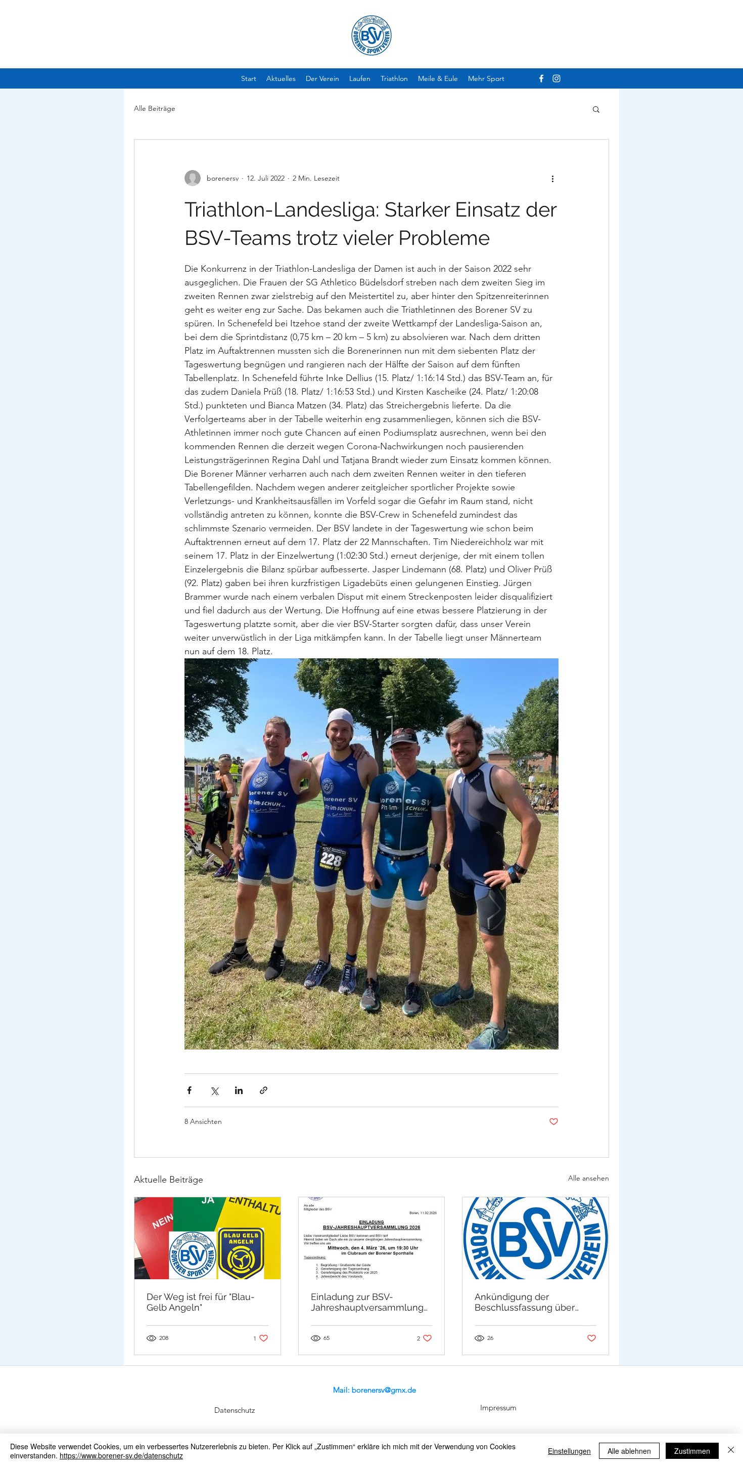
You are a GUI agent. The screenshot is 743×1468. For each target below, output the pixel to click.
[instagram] (556, 78)
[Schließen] (731, 1451)
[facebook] (541, 78)
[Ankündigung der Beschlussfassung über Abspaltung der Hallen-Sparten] (535, 1238)
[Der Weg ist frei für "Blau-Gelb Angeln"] (207, 1238)
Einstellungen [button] (569, 1451)
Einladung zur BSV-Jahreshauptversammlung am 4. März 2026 (367, 1302)
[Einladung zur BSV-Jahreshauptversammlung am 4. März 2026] (372, 1238)
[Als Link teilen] (263, 1090)
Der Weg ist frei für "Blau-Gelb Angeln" (201, 1302)
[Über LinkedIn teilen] (239, 1090)
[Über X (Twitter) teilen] (214, 1090)
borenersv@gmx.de (384, 1390)
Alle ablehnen (629, 1451)
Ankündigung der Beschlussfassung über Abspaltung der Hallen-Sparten (525, 1302)
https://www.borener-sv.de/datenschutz (121, 1455)
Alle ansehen (588, 1178)
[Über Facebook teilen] (189, 1090)
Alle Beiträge (154, 108)
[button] (596, 109)
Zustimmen (692, 1451)
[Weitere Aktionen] (552, 178)
